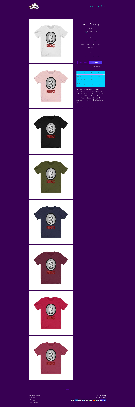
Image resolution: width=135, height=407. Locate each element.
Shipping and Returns (34, 395)
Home (92, 6)
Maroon (82, 44)
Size (90, 53)
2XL (98, 56)
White (83, 41)
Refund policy (32, 400)
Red (99, 44)
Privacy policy (32, 398)
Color (90, 38)
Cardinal (96, 41)
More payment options (96, 66)
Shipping (85, 32)
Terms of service (33, 402)
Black (89, 41)
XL (93, 56)
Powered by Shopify (101, 397)
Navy (88, 44)
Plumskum (104, 395)
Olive (94, 44)
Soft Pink (90, 48)
